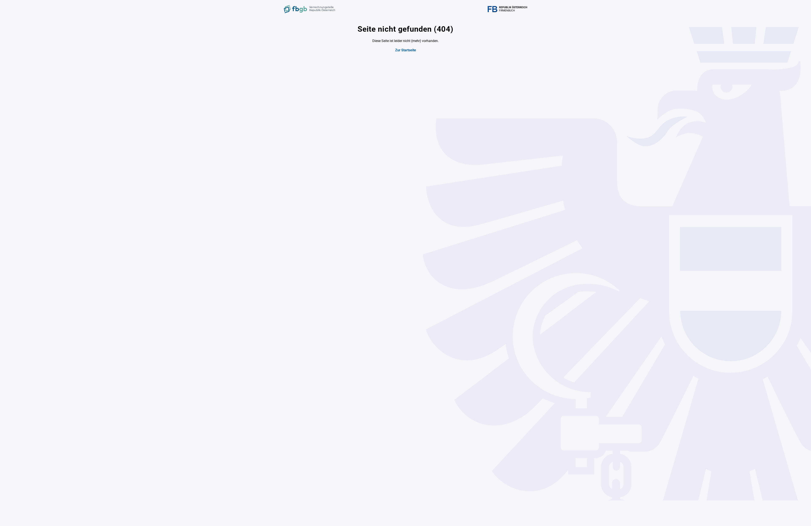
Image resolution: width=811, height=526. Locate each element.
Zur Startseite (405, 50)
